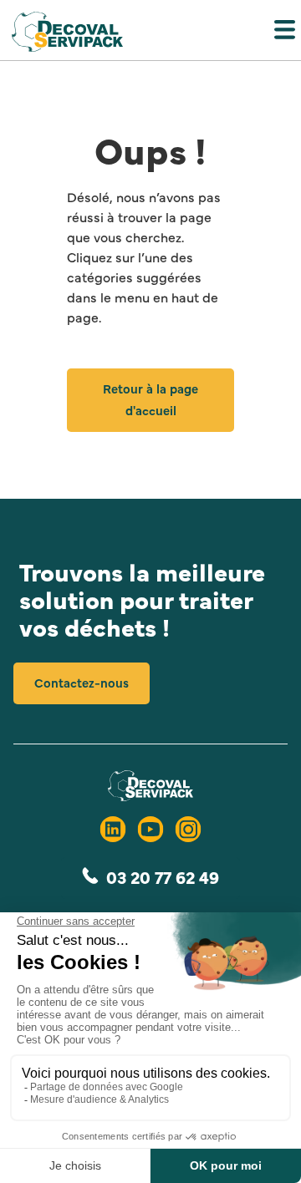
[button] (150, 33)
